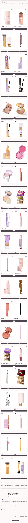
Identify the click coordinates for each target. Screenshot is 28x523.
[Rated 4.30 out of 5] (15, 323)
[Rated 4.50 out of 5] (15, 54)
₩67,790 (2, 162)
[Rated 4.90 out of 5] (2, 346)
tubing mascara (2, 3)
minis (20, 3)
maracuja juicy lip (18, 3)
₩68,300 (15, 297)
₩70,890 (15, 162)
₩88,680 (15, 207)
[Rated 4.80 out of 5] (2, 54)
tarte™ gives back (16, 506)
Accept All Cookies (15, 520)
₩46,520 (2, 454)
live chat (2, 506)
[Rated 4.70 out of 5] (15, 76)
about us (15, 505)
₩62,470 (15, 117)
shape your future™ (16, 509)
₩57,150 (2, 252)
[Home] (3, 500)
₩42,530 (2, 409)
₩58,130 (2, 297)
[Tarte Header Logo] (3, 2)
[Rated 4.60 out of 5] (2, 9)
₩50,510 (15, 454)
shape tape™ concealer (7, 3)
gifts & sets (23, 3)
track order (2, 505)
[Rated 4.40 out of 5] (15, 9)
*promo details (2, 509)
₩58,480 (2, 72)
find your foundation (13, 3)
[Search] (25, 2)
